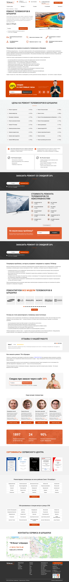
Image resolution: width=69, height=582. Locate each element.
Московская (45, 509)
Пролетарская (23, 516)
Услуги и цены (10, 6)
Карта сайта (20, 568)
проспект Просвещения (11, 509)
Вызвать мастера (13, 422)
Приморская (56, 512)
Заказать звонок (58, 2)
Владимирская (34, 509)
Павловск (34, 492)
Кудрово (45, 490)
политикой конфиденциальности (53, 235)
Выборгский (45, 483)
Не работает (43, 572)
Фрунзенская (34, 512)
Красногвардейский (23, 485)
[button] (24, 306)
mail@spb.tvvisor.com (56, 568)
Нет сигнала (43, 566)
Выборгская (56, 509)
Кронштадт (34, 490)
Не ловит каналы (44, 573)
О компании (47, 6)
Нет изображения (44, 565)
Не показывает (43, 569)
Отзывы (35, 6)
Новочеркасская (45, 514)
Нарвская (56, 514)
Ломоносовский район (45, 485)
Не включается (43, 564)
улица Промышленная (45, 516)
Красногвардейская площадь (34, 520)
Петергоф (57, 492)
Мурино (23, 492)
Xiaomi (30, 569)
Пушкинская (45, 512)
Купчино (56, 490)
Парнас (45, 492)
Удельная (34, 514)
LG (29, 565)
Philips (30, 566)
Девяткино (23, 509)
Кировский (12, 485)
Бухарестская (23, 514)
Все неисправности (47, 225)
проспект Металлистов (45, 519)
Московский (56, 485)
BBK (30, 573)
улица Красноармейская (56, 517)
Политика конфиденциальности (57, 580)
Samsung (31, 564)
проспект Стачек (12, 519)
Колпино (11, 490)
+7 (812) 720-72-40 (37, 357)
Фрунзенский (45, 488)
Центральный (56, 488)
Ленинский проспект (23, 519)
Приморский (34, 488)
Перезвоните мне (27, 92)
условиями (15, 32)
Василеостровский (23, 483)
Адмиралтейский (12, 483)
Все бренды (34, 309)
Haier (30, 568)
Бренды (22, 6)
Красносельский (34, 485)
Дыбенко (23, 512)
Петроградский (23, 488)
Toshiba (30, 574)
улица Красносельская (34, 516)
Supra (30, 572)
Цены (19, 564)
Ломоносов (12, 492)
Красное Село (23, 490)
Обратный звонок (57, 562)
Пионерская (12, 516)
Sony (30, 567)
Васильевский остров (34, 483)
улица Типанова (57, 519)
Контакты (60, 6)
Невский (11, 488)
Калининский (56, 483)
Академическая (12, 514)
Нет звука (42, 567)
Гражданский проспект (11, 512)
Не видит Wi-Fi (43, 574)
